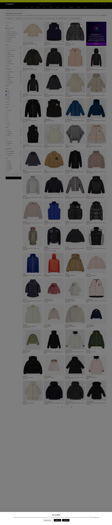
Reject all (57, 520)
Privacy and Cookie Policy (94, 517)
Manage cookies (47, 520)
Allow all (66, 520)
